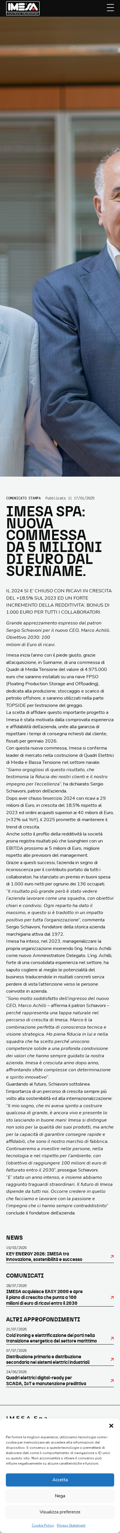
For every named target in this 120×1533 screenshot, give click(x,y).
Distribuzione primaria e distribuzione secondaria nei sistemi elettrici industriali (47, 1359)
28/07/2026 (16, 1285)
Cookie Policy (43, 1525)
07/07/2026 (16, 1350)
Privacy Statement (71, 1525)
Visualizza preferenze (60, 1512)
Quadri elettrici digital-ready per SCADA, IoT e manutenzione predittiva (46, 1380)
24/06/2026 (16, 1371)
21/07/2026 (16, 1329)
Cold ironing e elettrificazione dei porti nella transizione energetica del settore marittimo (51, 1338)
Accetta (60, 1480)
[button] (111, 1426)
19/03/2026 (16, 1247)
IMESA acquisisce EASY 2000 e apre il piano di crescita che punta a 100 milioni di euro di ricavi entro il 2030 (44, 1297)
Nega (60, 1496)
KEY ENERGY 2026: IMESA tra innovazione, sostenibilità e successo (44, 1257)
